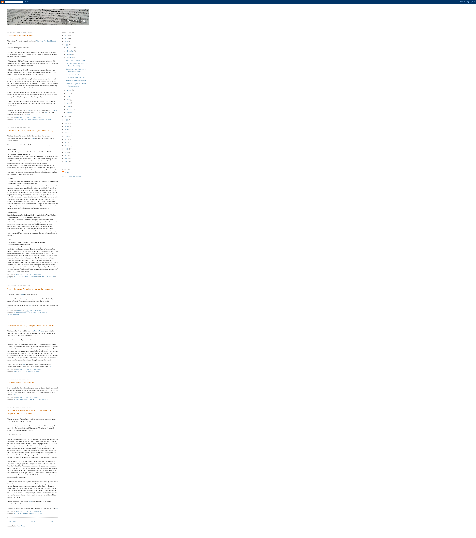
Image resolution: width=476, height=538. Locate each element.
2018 (66, 129)
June (68, 96)
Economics (26, 276)
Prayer (39, 513)
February (70, 109)
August (69, 90)
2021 (66, 120)
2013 (66, 146)
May (68, 100)
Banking (17, 276)
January (69, 112)
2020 (66, 123)
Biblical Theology (21, 513)
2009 (66, 158)
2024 (66, 42)
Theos (22, 294)
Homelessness (20, 312)
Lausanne (44, 276)
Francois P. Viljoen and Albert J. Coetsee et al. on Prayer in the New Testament (30, 412)
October (69, 54)
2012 (66, 149)
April (68, 103)
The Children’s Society (41, 119)
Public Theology (34, 312)
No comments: (36, 117)
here (29, 110)
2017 (66, 133)
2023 (66, 45)
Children (27, 119)
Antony (67, 172)
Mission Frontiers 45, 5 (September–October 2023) (30, 325)
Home (33, 521)
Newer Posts (11, 521)
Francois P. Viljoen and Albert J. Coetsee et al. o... (76, 84)
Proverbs (24, 399)
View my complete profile (73, 176)
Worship (37, 371)
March (69, 106)
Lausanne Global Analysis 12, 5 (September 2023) (30, 130)
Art (15, 371)
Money (10, 278)
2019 (66, 126)
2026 (66, 35)
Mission (52, 276)
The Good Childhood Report (20, 35)
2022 (66, 117)
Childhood (18, 119)
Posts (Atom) (21, 526)
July (68, 93)
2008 (66, 162)
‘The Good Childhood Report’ (46, 41)
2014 (66, 142)
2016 (66, 136)
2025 (66, 38)
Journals (35, 276)
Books (16, 399)
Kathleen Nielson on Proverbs (20, 382)
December (70, 48)
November (70, 51)
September (70, 57)
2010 (66, 155)
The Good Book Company (39, 399)
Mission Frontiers (39, 331)
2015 (66, 139)
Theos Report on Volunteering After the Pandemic (30, 288)
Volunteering (13, 314)
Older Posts (54, 521)
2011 (66, 152)
